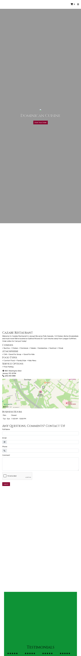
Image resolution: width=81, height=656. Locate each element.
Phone (4, 447)
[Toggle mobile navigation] (78, 4)
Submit (6, 484)
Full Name (6, 429)
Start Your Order (41, 122)
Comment (6, 455)
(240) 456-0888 (10, 376)
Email (4, 438)
